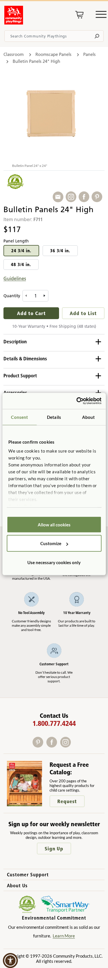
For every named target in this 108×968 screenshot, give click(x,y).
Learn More (64, 935)
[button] (10, 960)
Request (67, 801)
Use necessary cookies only (54, 562)
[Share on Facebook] (85, 197)
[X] (74, 745)
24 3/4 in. (21, 250)
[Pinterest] (39, 745)
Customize (50, 543)
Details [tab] (54, 416)
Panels (89, 54)
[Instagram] (66, 745)
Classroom (13, 54)
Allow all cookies (54, 524)
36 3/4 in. (60, 250)
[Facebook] (53, 745)
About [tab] (88, 416)
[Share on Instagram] (72, 197)
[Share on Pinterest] (98, 197)
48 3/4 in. (21, 264)
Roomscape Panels (53, 54)
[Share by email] (59, 197)
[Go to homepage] (13, 23)
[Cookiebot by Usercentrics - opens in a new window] (76, 401)
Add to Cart (31, 313)
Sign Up (54, 848)
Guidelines (14, 278)
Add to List (83, 313)
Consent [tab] (19, 416)
